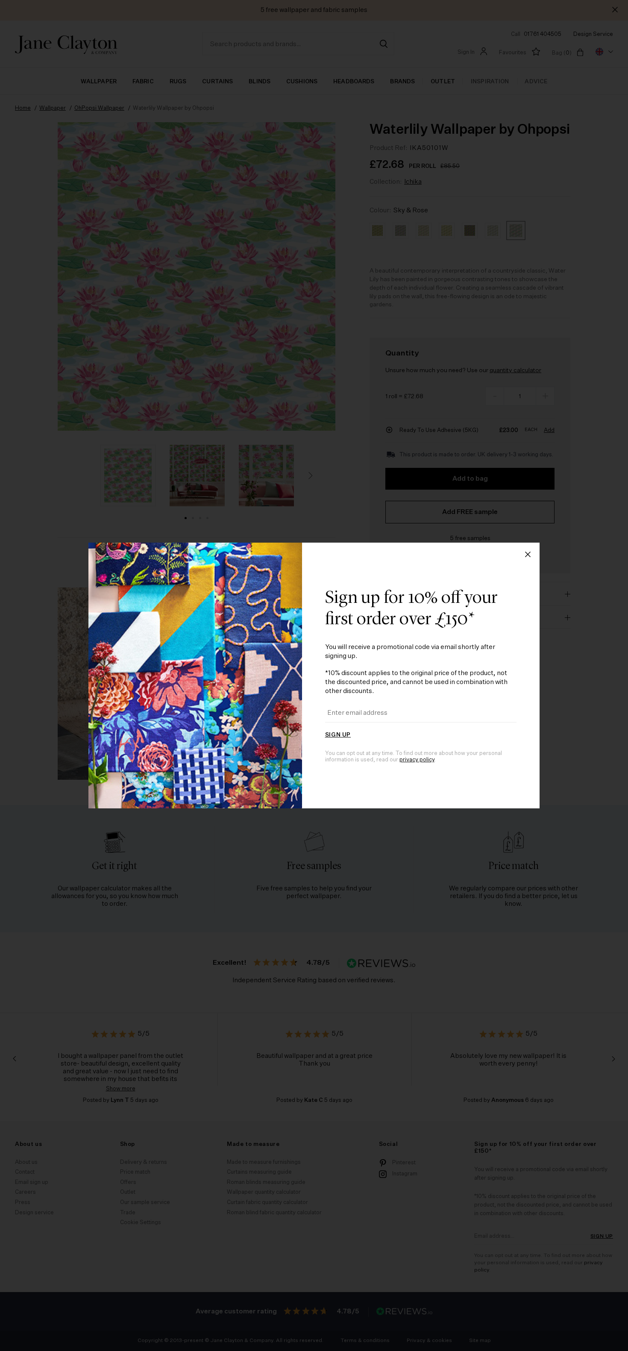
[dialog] (314, 675)
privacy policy (416, 760)
